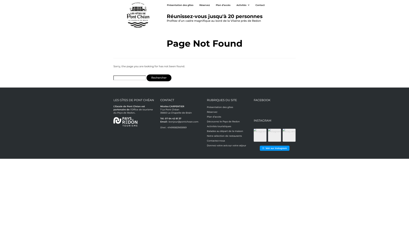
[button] (260, 135)
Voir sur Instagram (276, 148)
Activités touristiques (219, 126)
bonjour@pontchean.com (183, 121)
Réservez (204, 5)
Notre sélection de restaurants (224, 135)
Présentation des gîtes (180, 5)
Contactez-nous (216, 140)
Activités (241, 5)
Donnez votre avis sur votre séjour (226, 145)
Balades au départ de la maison (225, 131)
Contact (260, 5)
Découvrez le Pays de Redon (223, 121)
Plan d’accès (223, 5)
